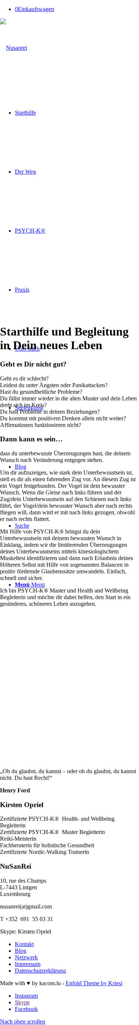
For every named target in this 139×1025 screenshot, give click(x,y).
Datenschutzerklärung (40, 970)
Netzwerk (26, 957)
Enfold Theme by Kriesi (94, 983)
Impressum (27, 964)
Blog (20, 951)
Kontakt (24, 944)
